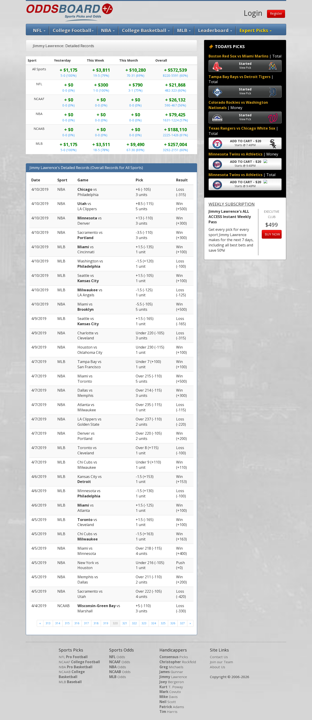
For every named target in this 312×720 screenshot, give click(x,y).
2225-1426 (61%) (175, 135)
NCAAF (79, 662)
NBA (106, 30)
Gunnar (171, 671)
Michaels (171, 667)
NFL (38, 30)
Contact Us (219, 657)
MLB (182, 30)
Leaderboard (214, 30)
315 (67, 623)
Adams (171, 706)
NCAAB (72, 674)
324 (153, 623)
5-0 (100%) (69, 75)
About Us (217, 667)
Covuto (170, 691)
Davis (168, 696)
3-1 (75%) (135, 90)
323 (144, 623)
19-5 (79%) (101, 75)
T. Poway (171, 687)
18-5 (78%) (101, 150)
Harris (168, 711)
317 (86, 623)
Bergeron (171, 681)
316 (76, 623)
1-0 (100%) (101, 90)
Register (276, 13)
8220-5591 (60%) (175, 75)
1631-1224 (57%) (175, 120)
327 (182, 623)
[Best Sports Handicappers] (69, 11)
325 (163, 623)
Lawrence (173, 676)
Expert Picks (254, 30)
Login (253, 13)
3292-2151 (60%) (175, 150)
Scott (167, 701)
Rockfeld (177, 662)
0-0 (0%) (68, 90)
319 (105, 623)
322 (134, 623)
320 (115, 623)
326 (172, 623)
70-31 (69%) (135, 75)
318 (96, 623)
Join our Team (221, 662)
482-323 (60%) (175, 90)
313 (48, 623)
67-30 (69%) (135, 150)
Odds (117, 657)
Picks (173, 657)
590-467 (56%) (175, 105)
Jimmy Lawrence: (48, 45)
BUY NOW (272, 234)
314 (57, 623)
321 (124, 623)
